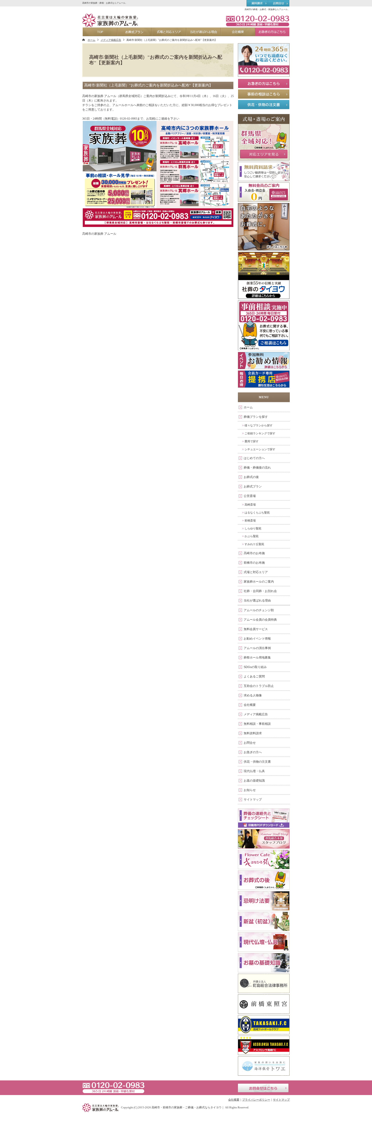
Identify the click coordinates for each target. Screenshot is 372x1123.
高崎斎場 (250, 504)
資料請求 (257, 3)
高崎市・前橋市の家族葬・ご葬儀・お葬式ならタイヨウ (187, 1107)
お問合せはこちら (263, 1087)
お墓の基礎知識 (254, 780)
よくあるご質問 (254, 676)
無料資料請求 (253, 733)
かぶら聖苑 (252, 536)
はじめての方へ (254, 458)
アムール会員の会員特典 (260, 619)
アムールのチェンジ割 (259, 610)
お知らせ (250, 790)
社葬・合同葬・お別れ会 (260, 591)
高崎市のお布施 (254, 553)
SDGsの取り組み (255, 667)
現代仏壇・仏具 (254, 771)
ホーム (248, 407)
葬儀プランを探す (256, 416)
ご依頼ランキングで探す (260, 433)
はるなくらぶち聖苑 (257, 512)
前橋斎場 (250, 520)
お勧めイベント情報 (257, 638)
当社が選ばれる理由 (257, 600)
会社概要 (250, 705)
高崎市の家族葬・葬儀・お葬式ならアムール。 (104, 3)
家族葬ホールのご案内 (259, 581)
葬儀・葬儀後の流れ (257, 467)
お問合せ (250, 742)
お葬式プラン (253, 486)
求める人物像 (253, 695)
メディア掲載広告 (256, 714)
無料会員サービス (256, 629)
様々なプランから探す (259, 425)
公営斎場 (250, 496)
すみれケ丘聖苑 (254, 544)
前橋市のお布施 (254, 562)
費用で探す (252, 441)
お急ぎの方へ (253, 752)
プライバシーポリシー (256, 1099)
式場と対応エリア (256, 572)
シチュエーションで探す (260, 449)
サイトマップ (253, 799)
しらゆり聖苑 (253, 528)
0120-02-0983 (257, 20)
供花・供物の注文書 (257, 761)
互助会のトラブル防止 (259, 686)
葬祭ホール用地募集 (257, 657)
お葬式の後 (251, 477)
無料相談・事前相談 (257, 723)
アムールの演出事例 (257, 648)
